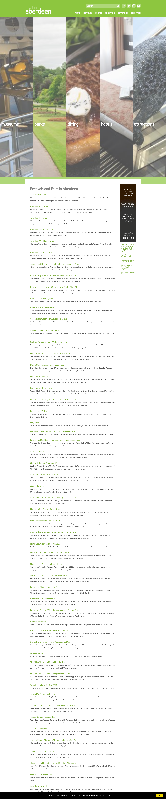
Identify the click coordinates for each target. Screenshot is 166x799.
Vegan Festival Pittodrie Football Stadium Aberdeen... (53, 763)
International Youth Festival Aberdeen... (47, 520)
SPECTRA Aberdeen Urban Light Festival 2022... (51, 673)
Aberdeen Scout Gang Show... (43, 229)
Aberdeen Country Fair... (41, 206)
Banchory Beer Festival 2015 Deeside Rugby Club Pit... (54, 287)
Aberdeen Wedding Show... (42, 240)
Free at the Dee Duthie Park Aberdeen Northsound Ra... (55, 439)
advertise (123, 12)
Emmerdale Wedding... (40, 411)
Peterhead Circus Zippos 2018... (44, 587)
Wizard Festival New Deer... (42, 774)
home (77, 12)
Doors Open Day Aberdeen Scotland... (47, 364)
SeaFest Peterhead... (39, 653)
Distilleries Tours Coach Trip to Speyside (126, 267)
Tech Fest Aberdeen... (39, 728)
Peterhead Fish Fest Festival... (43, 598)
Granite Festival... (37, 486)
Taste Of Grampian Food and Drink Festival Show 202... (54, 705)
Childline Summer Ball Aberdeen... (45, 330)
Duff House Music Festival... (42, 388)
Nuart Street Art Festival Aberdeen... (46, 564)
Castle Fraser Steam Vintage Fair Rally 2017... (50, 318)
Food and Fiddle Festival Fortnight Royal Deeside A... (53, 431)
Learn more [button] (106, 795)
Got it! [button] (160, 795)
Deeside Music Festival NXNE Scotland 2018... (50, 353)
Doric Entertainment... (40, 376)
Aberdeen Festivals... (39, 217)
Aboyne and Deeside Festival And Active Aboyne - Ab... (54, 264)
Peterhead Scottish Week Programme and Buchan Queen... (56, 610)
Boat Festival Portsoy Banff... (43, 298)
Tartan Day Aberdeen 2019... (42, 693)
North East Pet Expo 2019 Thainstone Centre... (51, 552)
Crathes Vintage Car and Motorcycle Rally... (49, 341)
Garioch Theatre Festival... (41, 451)
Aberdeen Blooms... (38, 194)
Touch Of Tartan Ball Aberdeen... (44, 751)
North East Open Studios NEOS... (45, 543)
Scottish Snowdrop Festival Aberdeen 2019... (50, 641)
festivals (110, 12)
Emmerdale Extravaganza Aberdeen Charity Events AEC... (55, 399)
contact (87, 12)
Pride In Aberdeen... (39, 621)
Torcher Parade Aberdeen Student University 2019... (53, 740)
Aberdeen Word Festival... (41, 252)
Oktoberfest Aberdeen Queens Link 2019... (49, 575)
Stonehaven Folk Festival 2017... (44, 685)
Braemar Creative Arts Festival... (44, 307)
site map (136, 12)
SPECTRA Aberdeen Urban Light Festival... (48, 662)
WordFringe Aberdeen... (40, 786)
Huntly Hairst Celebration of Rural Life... (48, 509)
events (98, 12)
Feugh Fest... (35, 422)
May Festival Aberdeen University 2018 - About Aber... (54, 532)
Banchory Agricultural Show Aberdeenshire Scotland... (54, 275)
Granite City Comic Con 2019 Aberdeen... (48, 474)
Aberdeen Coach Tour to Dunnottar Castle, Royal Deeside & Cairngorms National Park (127, 248)
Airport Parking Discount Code (125, 255)
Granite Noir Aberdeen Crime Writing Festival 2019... (53, 497)
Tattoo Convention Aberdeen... (43, 716)
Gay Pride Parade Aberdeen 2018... (45, 463)
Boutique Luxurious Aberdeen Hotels (127, 261)
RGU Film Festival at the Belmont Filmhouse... (50, 630)
